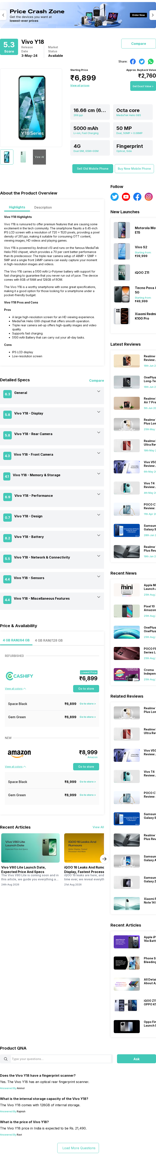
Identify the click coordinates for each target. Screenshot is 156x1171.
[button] (92, 168)
